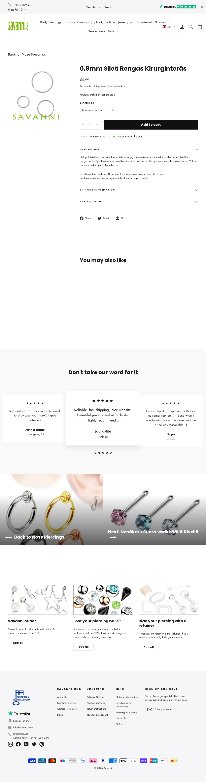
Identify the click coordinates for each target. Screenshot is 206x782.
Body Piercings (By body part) (90, 22)
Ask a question (92, 201)
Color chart (122, 718)
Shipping (98, 86)
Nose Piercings (34, 54)
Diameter (87, 103)
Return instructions (96, 709)
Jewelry (123, 22)
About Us (62, 697)
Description (90, 149)
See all (18, 643)
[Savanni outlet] (37, 600)
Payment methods (96, 703)
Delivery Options (96, 697)
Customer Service (66, 703)
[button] (169, 27)
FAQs (119, 724)
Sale (111, 31)
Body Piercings (51, 22)
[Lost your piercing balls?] (103, 600)
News (60, 715)
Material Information (127, 697)
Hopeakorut (143, 22)
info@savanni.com (23, 727)
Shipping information (97, 189)
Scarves (160, 22)
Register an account (97, 715)
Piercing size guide (126, 712)
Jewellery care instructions (123, 704)
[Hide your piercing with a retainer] (168, 600)
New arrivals (96, 31)
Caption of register (67, 709)
